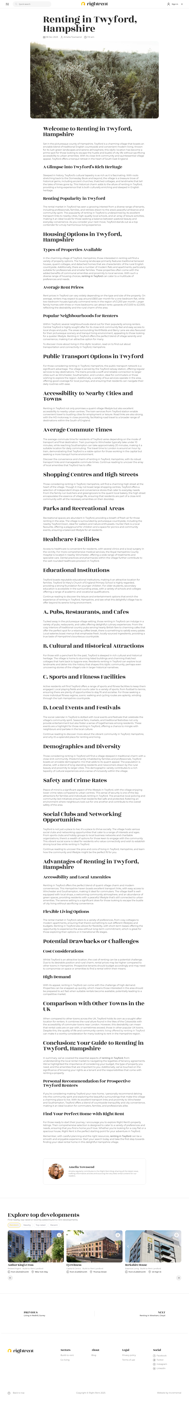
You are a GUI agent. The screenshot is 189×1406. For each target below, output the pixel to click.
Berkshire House (136, 1265)
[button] (181, 4)
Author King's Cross (20, 1265)
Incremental (175, 1393)
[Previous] (10, 1277)
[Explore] (7, 4)
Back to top (18, 1393)
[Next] (178, 1277)
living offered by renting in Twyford (125, 1030)
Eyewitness (73, 1265)
